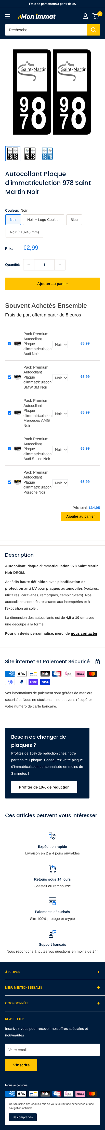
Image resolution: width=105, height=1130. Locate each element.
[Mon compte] (85, 16)
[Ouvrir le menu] (7, 16)
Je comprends (23, 1117)
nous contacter (84, 633)
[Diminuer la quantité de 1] (28, 264)
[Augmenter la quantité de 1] (60, 264)
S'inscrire (21, 1065)
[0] (96, 16)
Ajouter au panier (52, 283)
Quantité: (12, 264)
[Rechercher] (93, 30)
